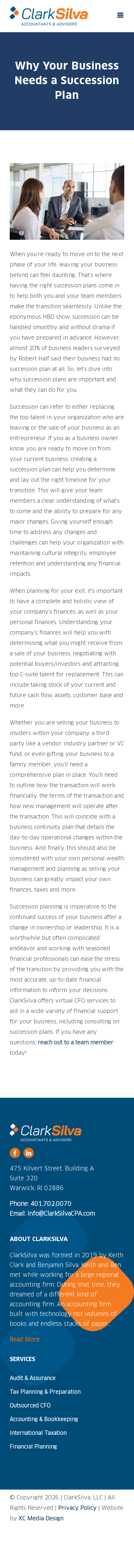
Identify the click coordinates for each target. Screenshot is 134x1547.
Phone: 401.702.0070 (41, 1204)
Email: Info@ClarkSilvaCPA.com (52, 1214)
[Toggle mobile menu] (120, 15)
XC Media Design (41, 1519)
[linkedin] (28, 1153)
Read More (25, 1340)
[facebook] (15, 1153)
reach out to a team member (76, 1043)
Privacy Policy (77, 1508)
